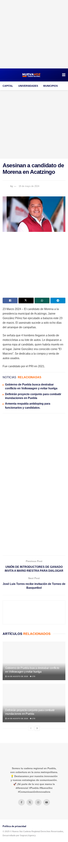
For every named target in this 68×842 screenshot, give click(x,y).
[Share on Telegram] (57, 300)
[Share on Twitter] (25, 300)
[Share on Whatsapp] (42, 300)
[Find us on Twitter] (30, 802)
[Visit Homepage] (31, 74)
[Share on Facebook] (10, 300)
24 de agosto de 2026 (17, 676)
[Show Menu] (63, 74)
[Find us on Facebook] (21, 802)
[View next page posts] (37, 728)
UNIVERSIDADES (28, 85)
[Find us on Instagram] (38, 802)
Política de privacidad (14, 826)
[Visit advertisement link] (34, 34)
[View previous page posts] (30, 728)
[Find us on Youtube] (46, 802)
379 (33, 676)
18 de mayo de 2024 (29, 186)
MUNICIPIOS (50, 85)
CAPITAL (8, 85)
